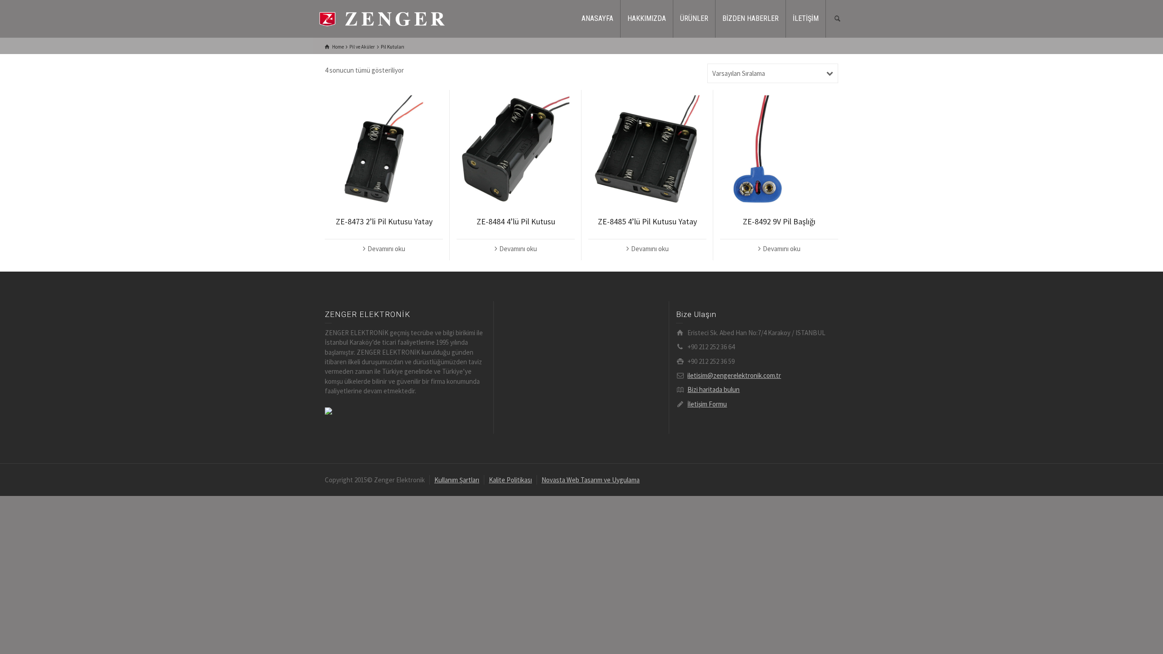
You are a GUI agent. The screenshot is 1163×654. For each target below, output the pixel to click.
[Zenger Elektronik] (381, 18)
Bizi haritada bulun (713, 389)
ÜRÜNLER (694, 18)
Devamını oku (386, 248)
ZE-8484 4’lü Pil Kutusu (516, 221)
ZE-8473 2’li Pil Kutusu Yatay (384, 221)
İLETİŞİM (806, 18)
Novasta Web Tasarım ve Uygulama (591, 480)
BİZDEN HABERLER (750, 18)
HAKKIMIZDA (646, 18)
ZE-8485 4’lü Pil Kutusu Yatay (647, 221)
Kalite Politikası (510, 480)
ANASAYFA (597, 18)
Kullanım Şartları (456, 480)
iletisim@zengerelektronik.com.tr (734, 375)
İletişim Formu (707, 404)
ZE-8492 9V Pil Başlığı (779, 221)
